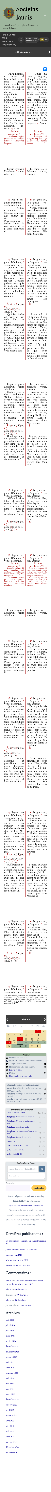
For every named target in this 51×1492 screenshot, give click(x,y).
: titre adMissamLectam (16, 1112)
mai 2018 (9, 1431)
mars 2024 (10, 1394)
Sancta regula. (15, 1069)
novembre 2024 (12, 1373)
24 (38, 1042)
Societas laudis (27, 13)
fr (42, 40)
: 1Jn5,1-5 (13, 1141)
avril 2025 (10, 1367)
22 (26, 1042)
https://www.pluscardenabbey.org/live (26, 1205)
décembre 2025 (12, 1346)
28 (20, 1046)
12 (9, 1038)
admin (8, 1280)
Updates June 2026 (14, 1254)
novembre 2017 (12, 1452)
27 (14, 1045)
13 (14, 1038)
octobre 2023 (11, 1404)
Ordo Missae (20, 1289)
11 (43, 1034)
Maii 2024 (26, 1019)
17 (38, 1038)
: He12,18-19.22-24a (17, 1146)
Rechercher (10, 1183)
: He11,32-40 (14, 1154)
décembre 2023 (12, 1399)
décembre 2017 (12, 1447)
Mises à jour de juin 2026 (17, 1260)
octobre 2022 (11, 1415)
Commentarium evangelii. (20, 1076)
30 (32, 1045)
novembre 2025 (12, 1351)
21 (20, 1042)
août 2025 (10, 1362)
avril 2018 (10, 1436)
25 (43, 1042)
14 (20, 1038)
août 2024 (10, 1378)
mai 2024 (9, 1389)
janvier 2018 (11, 1442)
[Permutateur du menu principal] (45, 16)
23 (32, 1042)
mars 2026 (10, 1335)
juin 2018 (10, 1426)
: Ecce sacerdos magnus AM (22, 1117)
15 (26, 1038)
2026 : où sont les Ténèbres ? (18, 1265)
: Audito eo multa (18, 1127)
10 (38, 1034)
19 (9, 1042)
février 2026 (11, 1341)
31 (38, 1045)
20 (14, 1042)
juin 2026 (10, 1330)
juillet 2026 (10, 1325)
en (46, 40)
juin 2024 (10, 1383)
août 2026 (10, 1320)
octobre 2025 (11, 1357)
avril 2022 (10, 1420)
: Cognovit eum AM (19, 1137)
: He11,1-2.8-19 (15, 1150)
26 (9, 1045)
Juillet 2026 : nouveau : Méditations (21, 1249)
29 (26, 1045)
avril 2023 (10, 1410)
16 (32, 1038)
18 (43, 1038)
